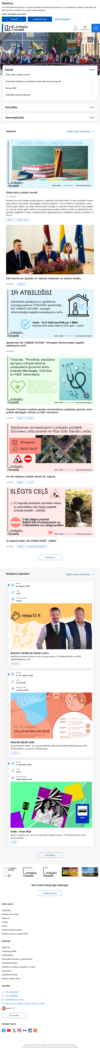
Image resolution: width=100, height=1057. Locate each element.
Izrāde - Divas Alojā (20, 831)
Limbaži (30, 482)
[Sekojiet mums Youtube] (9, 1030)
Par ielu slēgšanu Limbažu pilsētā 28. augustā (30, 476)
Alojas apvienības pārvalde (37, 546)
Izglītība (10, 220)
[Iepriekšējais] (5, 871)
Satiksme (21, 482)
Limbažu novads (22, 220)
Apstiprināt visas (40, 19)
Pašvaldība (6, 910)
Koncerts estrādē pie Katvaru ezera (29, 653)
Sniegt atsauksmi (50, 893)
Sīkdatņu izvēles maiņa (11, 978)
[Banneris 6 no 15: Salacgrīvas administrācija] (10, 871)
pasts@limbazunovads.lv (15, 1000)
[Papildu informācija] (14, 1008)
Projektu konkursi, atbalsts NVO (15, 934)
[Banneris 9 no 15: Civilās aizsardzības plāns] (70, 871)
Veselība (30, 418)
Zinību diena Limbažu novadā (21, 192)
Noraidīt (14, 19)
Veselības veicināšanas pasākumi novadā (18, 967)
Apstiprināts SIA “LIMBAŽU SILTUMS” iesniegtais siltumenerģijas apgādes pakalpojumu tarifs (45, 344)
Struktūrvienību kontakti (12, 930)
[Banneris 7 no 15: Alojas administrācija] (30, 871)
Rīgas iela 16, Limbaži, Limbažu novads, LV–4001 (25, 1003)
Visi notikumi (50, 855)
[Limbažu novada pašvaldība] (17, 28)
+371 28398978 (11, 996)
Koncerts (15, 664)
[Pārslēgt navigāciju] (95, 28)
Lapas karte (6, 971)
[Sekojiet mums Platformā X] (14, 1030)
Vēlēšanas (21, 284)
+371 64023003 (11, 992)
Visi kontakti (14, 1015)
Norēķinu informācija (10, 914)
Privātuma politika (9, 951)
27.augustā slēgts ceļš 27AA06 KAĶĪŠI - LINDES (31, 540)
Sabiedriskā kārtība (9, 963)
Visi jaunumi (50, 557)
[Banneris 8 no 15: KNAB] (50, 871)
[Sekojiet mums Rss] (35, 1030)
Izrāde (14, 842)
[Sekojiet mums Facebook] (3, 1030)
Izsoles (4, 926)
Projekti (20, 418)
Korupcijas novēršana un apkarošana (17, 959)
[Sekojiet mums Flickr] (24, 1030)
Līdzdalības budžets (10, 975)
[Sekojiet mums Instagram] (19, 1030)
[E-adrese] (7, 1008)
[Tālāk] (95, 871)
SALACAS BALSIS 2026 (22, 742)
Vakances (6, 918)
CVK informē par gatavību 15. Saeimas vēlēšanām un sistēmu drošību (43, 278)
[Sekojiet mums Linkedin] (30, 1030)
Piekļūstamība (7, 955)
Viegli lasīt (6, 947)
